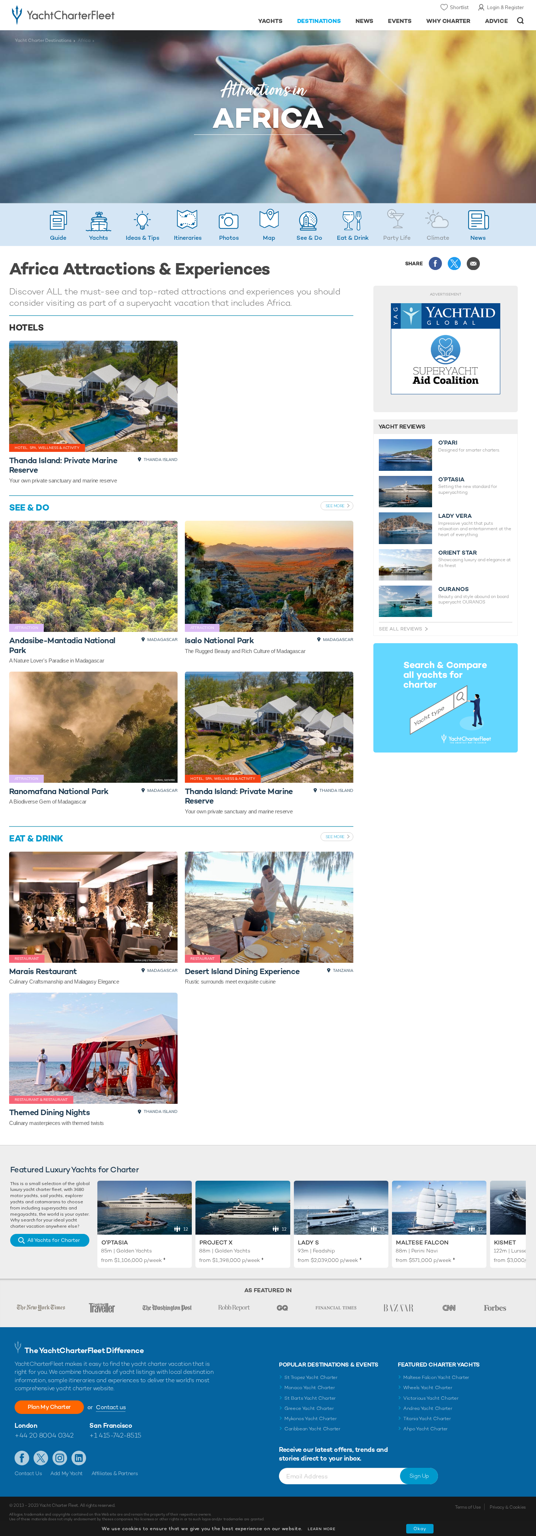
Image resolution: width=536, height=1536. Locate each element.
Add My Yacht (66, 1473)
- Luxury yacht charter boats (86, 14)
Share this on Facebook (435, 263)
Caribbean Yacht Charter (312, 1429)
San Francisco (110, 1425)
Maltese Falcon (422, 1242)
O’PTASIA (451, 479)
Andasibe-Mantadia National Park (62, 645)
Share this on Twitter (454, 263)
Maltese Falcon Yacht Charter (436, 1377)
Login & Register (505, 7)
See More (335, 505)
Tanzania (343, 970)
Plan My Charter (49, 1407)
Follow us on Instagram (60, 1458)
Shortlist (459, 7)
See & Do (29, 507)
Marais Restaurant (43, 971)
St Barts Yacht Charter (310, 1398)
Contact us (110, 1407)
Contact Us (28, 1473)
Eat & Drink (36, 838)
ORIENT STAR (457, 553)
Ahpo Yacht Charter (425, 1429)
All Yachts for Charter (53, 1240)
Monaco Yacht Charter (309, 1387)
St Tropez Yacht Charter (311, 1377)
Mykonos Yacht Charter (310, 1418)
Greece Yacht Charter (309, 1408)
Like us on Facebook (22, 1458)
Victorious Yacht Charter (430, 1398)
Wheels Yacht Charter (428, 1387)
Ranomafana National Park (59, 791)
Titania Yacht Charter (427, 1418)
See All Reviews (400, 629)
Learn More (321, 1529)
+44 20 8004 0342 (44, 1435)
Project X (216, 1242)
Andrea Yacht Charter (428, 1408)
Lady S (308, 1242)
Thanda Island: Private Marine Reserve (63, 465)
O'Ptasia (114, 1242)
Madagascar (162, 639)
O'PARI (447, 442)
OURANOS (453, 589)
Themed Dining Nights (49, 1112)
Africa (84, 40)
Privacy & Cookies (508, 1507)
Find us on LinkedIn (78, 1458)
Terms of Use (468, 1507)
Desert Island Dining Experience (242, 971)
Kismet (505, 1242)
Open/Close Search (520, 20)
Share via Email (473, 263)
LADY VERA (455, 516)
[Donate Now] (445, 349)
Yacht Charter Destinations (43, 40)
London (26, 1425)
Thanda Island (161, 459)
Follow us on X (41, 1458)
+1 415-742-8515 (115, 1435)
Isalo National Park (219, 640)
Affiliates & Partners (115, 1473)
